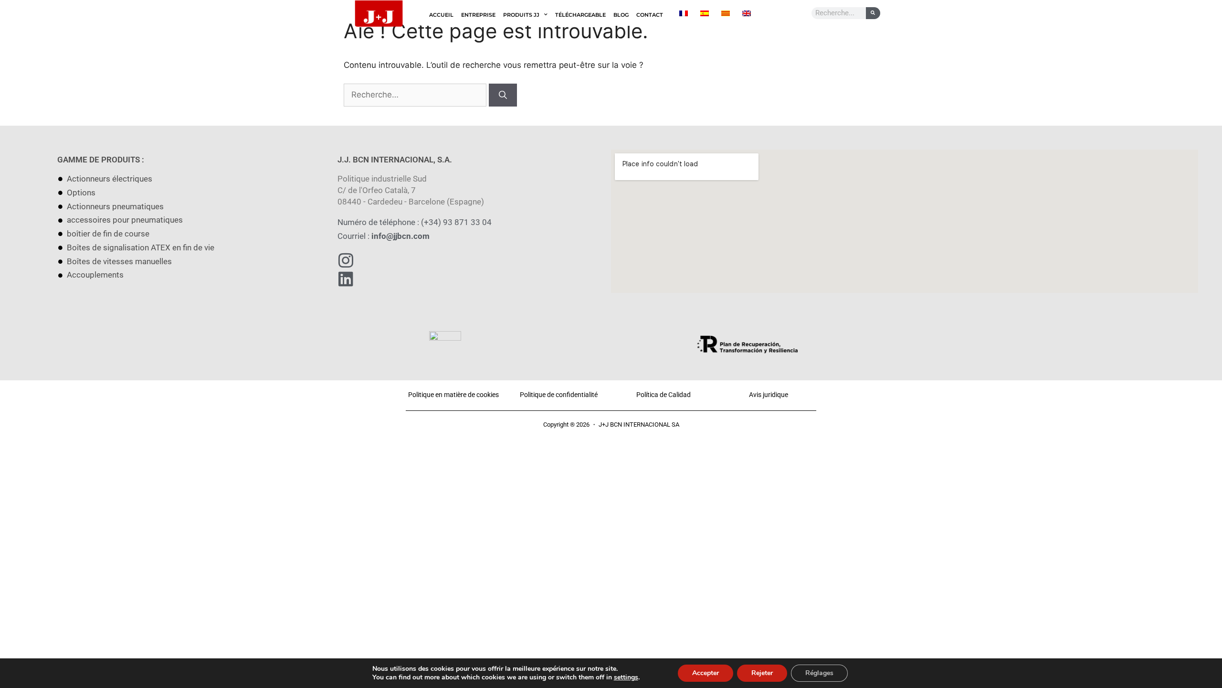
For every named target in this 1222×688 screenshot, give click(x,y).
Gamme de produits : (100, 159)
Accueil (441, 14)
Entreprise (478, 14)
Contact (649, 14)
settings (626, 677)
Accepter (705, 672)
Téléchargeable (580, 14)
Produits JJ (521, 14)
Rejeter (762, 672)
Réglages (819, 672)
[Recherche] (873, 13)
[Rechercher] (503, 95)
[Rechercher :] (416, 94)
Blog (621, 14)
